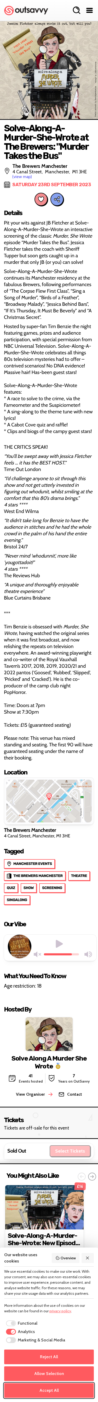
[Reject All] (88, 1258)
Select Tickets (70, 1151)
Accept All (49, 1390)
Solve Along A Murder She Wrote (49, 1062)
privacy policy (60, 1311)
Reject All (49, 1356)
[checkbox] (20, 1323)
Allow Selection (49, 1373)
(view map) (22, 176)
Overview (68, 1258)
